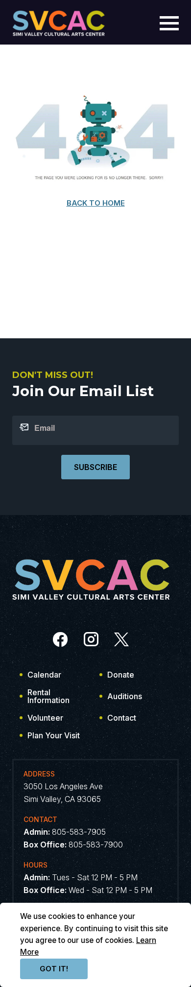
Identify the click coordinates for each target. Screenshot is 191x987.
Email (44, 428)
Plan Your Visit (53, 735)
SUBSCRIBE (95, 467)
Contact (121, 718)
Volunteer (45, 718)
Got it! (54, 968)
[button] (169, 23)
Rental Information (48, 696)
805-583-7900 (96, 844)
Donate (120, 675)
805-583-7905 (79, 832)
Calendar (44, 675)
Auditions (124, 696)
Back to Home (96, 203)
